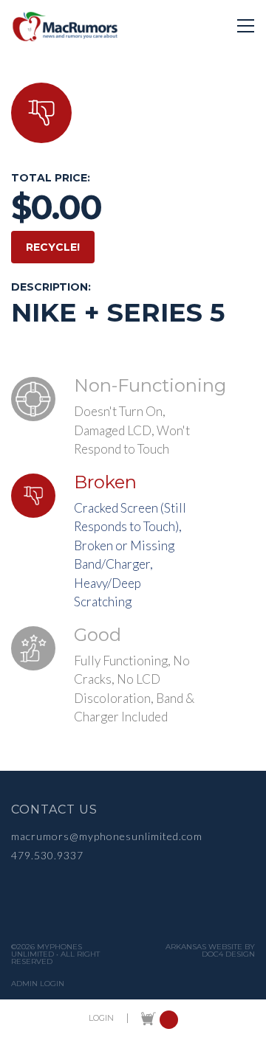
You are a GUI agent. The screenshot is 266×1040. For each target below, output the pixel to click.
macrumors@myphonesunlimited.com (106, 836)
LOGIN (101, 1018)
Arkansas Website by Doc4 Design (210, 950)
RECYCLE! (53, 247)
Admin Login (37, 984)
